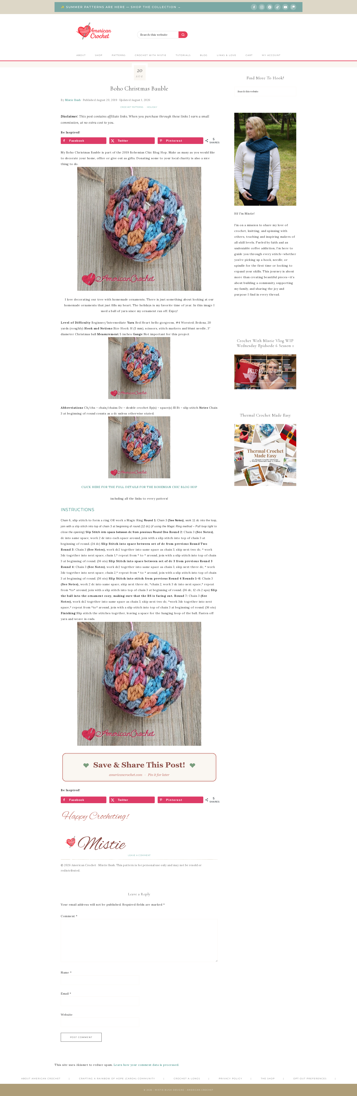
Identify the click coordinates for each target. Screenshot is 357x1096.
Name (66, 972)
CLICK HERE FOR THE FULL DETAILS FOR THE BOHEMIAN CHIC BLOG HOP (139, 487)
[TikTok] (277, 7)
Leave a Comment (139, 855)
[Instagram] (262, 7)
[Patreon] (293, 7)
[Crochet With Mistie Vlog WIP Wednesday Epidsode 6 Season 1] (265, 371)
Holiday (152, 107)
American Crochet (96, 32)
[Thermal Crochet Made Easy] (265, 456)
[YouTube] (285, 7)
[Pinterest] (270, 7)
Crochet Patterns (131, 107)
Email (66, 993)
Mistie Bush (73, 100)
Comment (69, 916)
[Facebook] (254, 7)
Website (67, 1014)
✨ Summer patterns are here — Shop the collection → (121, 7)
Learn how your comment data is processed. (146, 1065)
